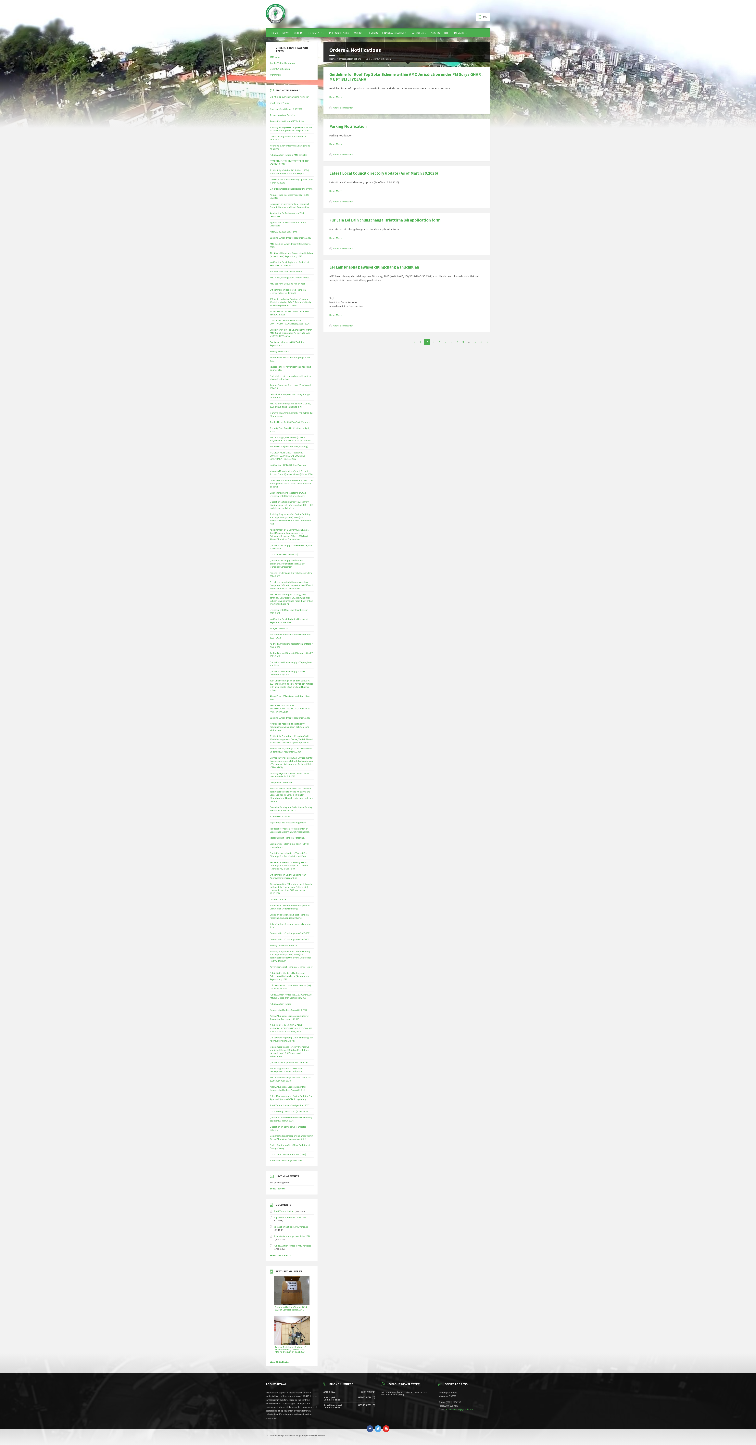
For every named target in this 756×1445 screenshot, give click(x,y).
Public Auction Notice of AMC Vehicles (288, 154)
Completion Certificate (281, 782)
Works (358, 33)
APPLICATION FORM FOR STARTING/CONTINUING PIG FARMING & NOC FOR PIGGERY (290, 708)
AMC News (275, 57)
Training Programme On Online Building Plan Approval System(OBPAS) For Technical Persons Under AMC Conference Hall (290, 519)
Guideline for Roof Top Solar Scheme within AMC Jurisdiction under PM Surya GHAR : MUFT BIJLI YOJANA (406, 77)
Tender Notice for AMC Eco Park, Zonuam (290, 422)
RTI (446, 33)
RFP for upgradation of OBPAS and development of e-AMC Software (286, 1070)
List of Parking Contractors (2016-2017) (289, 1111)
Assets (435, 33)
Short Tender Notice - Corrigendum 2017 (289, 1105)
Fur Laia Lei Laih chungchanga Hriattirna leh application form (384, 220)
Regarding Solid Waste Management (288, 822)
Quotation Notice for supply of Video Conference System (287, 673)
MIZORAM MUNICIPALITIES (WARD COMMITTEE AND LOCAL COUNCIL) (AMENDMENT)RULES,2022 (287, 455)
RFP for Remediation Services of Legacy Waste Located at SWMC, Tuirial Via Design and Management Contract (291, 302)
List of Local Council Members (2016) (288, 1154)
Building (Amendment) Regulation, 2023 (290, 717)
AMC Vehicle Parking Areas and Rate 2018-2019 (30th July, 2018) (290, 1079)
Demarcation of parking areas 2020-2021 (290, 933)
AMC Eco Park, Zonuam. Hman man (288, 283)
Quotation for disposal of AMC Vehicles (289, 1062)
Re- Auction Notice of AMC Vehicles (287, 121)
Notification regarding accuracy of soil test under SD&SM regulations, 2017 (291, 750)
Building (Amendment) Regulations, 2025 (290, 237)
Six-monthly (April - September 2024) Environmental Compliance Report (288, 494)
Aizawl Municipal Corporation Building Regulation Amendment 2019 (289, 1017)
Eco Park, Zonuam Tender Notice (286, 271)
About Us (418, 33)
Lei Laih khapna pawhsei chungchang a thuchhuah (374, 267)
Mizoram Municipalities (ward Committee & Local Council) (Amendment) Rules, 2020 (291, 473)
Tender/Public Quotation (282, 62)
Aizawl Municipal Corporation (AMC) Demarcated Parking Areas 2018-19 (288, 1088)
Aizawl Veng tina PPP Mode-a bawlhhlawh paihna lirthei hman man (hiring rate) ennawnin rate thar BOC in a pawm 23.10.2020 (291, 888)
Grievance (458, 33)
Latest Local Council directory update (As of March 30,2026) (383, 173)
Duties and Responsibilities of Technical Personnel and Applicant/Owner (289, 916)
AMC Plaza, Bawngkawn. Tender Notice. (290, 277)
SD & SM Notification (280, 816)
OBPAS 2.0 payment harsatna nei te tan (289, 96)
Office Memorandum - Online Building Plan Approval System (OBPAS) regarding (291, 1098)
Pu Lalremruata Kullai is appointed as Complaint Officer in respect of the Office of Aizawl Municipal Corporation (291, 585)
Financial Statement (395, 33)
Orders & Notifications (350, 58)
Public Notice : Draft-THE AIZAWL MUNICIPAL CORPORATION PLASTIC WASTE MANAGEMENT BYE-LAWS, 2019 (291, 1028)
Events (373, 33)
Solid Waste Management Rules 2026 (292, 1236)
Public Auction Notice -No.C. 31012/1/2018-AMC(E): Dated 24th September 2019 (291, 996)
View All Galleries (279, 1362)
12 (474, 342)
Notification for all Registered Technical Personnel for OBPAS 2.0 (289, 264)
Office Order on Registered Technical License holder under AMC (288, 291)
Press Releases (339, 33)
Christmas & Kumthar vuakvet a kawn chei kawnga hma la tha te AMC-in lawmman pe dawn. (291, 483)
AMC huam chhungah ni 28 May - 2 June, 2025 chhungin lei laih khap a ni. (290, 405)
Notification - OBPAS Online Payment (288, 464)
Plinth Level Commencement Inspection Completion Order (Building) (290, 907)
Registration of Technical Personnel (287, 837)
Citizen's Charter (278, 899)
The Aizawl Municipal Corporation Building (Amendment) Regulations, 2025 (291, 255)
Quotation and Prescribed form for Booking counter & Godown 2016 (291, 1119)
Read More (335, 97)
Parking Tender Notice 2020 (283, 945)
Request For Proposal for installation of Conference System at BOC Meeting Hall (289, 830)
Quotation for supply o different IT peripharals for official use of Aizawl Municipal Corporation (287, 563)
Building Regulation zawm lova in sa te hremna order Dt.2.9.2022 (289, 775)
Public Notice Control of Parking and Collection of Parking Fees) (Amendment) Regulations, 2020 (290, 976)
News (286, 33)
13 (480, 342)
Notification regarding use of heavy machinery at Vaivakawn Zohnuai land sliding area (289, 726)
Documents (315, 33)
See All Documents (280, 1255)
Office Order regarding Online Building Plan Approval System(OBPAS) (291, 1039)
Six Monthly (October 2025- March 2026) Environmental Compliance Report (289, 172)
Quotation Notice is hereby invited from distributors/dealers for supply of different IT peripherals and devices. (291, 505)
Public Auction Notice (280, 1003)
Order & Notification (343, 107)
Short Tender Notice (279, 102)
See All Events (277, 1188)
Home (274, 33)
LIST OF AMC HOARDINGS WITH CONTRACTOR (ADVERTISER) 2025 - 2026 (289, 322)
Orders (298, 33)
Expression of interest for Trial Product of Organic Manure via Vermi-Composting (289, 205)
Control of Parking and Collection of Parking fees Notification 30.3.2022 (291, 809)
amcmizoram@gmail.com (459, 1409)
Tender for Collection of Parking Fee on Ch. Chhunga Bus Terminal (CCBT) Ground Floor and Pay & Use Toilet (290, 865)
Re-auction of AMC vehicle (283, 115)
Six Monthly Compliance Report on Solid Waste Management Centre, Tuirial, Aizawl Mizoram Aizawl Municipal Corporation (291, 739)
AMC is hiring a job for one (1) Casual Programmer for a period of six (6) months (290, 439)
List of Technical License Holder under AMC (291, 188)
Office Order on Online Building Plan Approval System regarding (288, 876)
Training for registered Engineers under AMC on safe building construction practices (291, 129)
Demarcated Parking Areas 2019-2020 (288, 1009)
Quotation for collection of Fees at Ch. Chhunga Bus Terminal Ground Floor (288, 855)
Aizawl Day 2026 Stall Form (283, 231)
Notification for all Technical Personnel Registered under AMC (289, 621)
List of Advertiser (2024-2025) (284, 554)
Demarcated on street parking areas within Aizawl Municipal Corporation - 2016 (291, 1137)
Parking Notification (348, 126)
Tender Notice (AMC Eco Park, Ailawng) (289, 446)
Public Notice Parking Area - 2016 (286, 1160)
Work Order (275, 74)
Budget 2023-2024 (279, 628)
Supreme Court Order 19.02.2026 (286, 109)
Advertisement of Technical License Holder (291, 966)
